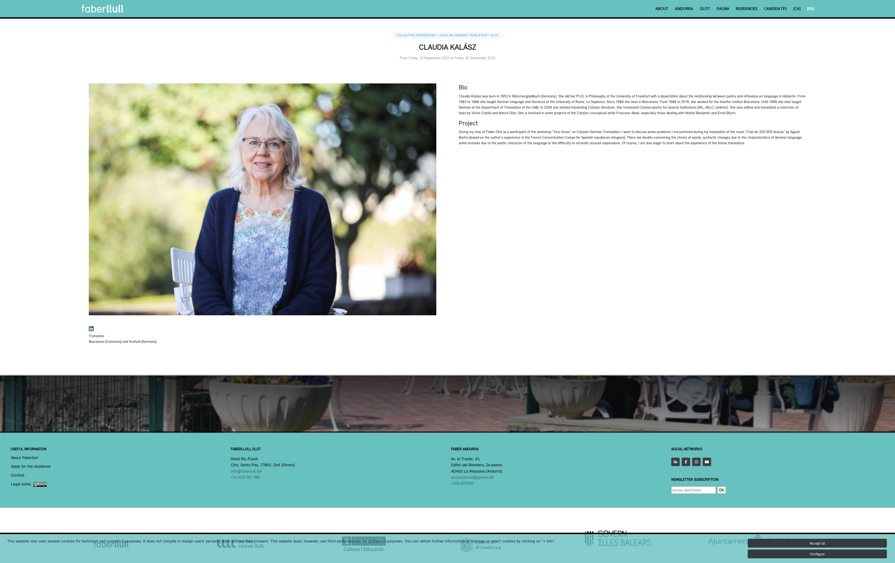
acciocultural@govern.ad (472, 477)
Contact (17, 475)
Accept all (817, 543)
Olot (705, 8)
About (661, 8)
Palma (723, 8)
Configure (817, 554)
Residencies (746, 8)
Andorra (684, 8)
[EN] (810, 8)
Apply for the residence (31, 466)
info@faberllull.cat (246, 471)
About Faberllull (24, 458)
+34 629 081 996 (245, 477)
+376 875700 (462, 483)
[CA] (797, 8)
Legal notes (21, 484)
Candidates (775, 8)
